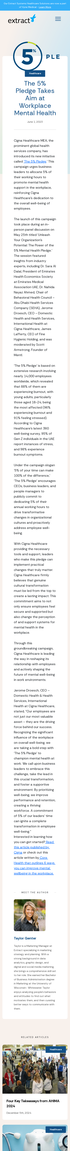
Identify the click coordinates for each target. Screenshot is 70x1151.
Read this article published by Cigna (34, 847)
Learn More (45, 7)
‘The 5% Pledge (35, 161)
